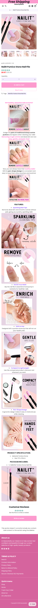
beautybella (24, 603)
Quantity (4, 76)
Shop (3, 584)
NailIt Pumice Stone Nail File (21, 10)
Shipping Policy (6, 571)
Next (35, 31)
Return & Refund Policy (9, 568)
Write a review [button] (19, 518)
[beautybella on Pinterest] (4, 549)
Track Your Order (7, 590)
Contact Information (8, 562)
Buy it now (19, 90)
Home (3, 587)
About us (4, 593)
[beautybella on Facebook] (2, 549)
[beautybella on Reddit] (8, 549)
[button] (5, 70)
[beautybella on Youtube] (6, 549)
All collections (6, 596)
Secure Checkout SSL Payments (12, 574)
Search (3, 559)
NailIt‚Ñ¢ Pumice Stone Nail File (17, 93)
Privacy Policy (6, 565)
